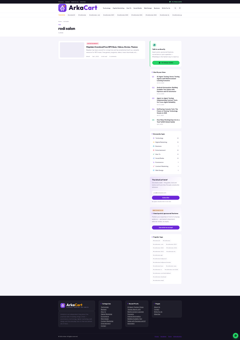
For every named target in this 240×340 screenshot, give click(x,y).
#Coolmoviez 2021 (136, 15)
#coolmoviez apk (177, 15)
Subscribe (165, 198)
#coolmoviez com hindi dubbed (162, 273)
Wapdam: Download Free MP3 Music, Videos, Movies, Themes (112, 47)
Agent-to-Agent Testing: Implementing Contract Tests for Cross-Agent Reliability (167, 100)
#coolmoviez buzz (158, 266)
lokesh (88, 56)
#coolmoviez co (157, 269)
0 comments (112, 56)
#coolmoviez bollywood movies (162, 262)
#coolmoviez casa (171, 266)
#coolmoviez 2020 (122, 15)
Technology (107, 8)
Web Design (148, 8)
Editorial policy (177, 336)
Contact (67, 2)
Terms (170, 336)
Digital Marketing (118, 8)
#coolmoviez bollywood (159, 259)
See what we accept (166, 227)
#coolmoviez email (158, 280)
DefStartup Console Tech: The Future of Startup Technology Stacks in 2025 (167, 111)
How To (129, 8)
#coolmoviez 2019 (108, 15)
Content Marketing (107, 321)
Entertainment (92, 43)
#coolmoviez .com (94, 15)
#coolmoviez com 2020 (171, 269)
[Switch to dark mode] (180, 8)
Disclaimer (163, 336)
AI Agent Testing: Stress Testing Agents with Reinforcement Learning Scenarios (168, 78)
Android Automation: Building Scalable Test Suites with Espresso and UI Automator (167, 89)
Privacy (157, 336)
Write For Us (74, 2)
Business (157, 8)
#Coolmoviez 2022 (151, 15)
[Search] (175, 8)
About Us (61, 2)
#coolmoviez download (159, 277)
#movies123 (71, 15)
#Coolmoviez (82, 15)
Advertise (83, 2)
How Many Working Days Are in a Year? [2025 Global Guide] (168, 121)
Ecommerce (105, 316)
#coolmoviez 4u (164, 15)
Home (60, 21)
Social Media (138, 8)
